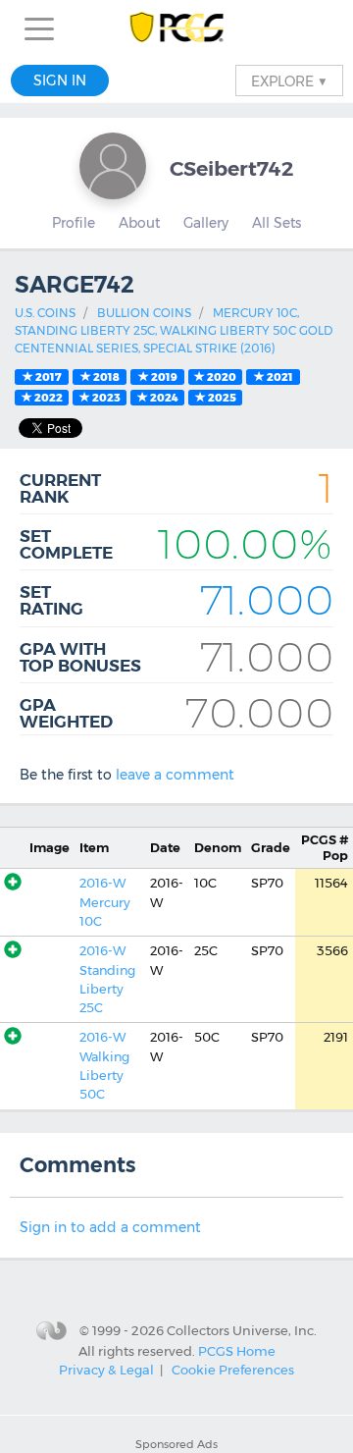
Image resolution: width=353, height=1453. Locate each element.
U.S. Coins (45, 312)
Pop (324, 847)
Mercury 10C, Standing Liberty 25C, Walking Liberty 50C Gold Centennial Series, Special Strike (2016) (173, 330)
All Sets (276, 223)
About (139, 223)
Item (94, 847)
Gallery (205, 223)
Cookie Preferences (233, 1369)
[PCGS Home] (177, 29)
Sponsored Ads (176, 1444)
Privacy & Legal (106, 1369)
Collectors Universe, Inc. (242, 1330)
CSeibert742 (231, 168)
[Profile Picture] (112, 166)
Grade (270, 847)
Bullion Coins (144, 312)
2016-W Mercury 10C (104, 902)
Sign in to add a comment (110, 1227)
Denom (217, 847)
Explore (289, 80)
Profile (73, 223)
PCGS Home (237, 1350)
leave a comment (175, 774)
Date (165, 847)
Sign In (59, 80)
